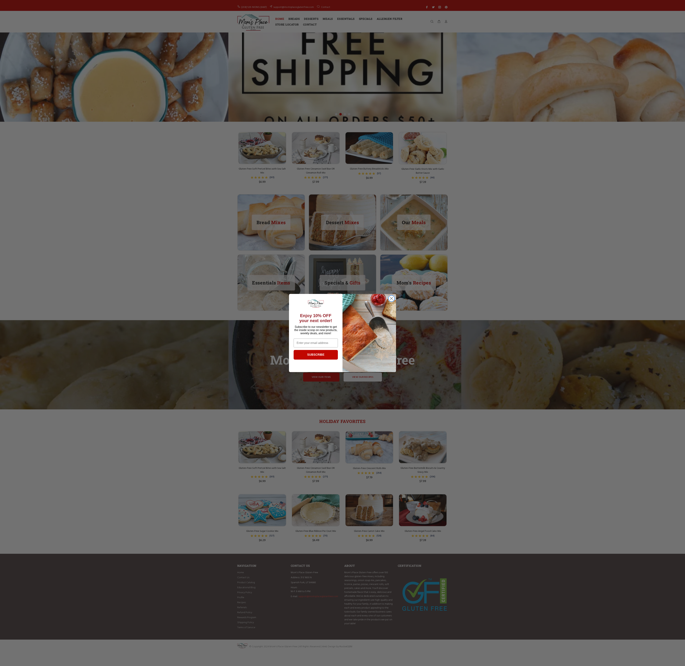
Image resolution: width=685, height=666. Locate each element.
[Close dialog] (391, 298)
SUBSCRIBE (315, 354)
